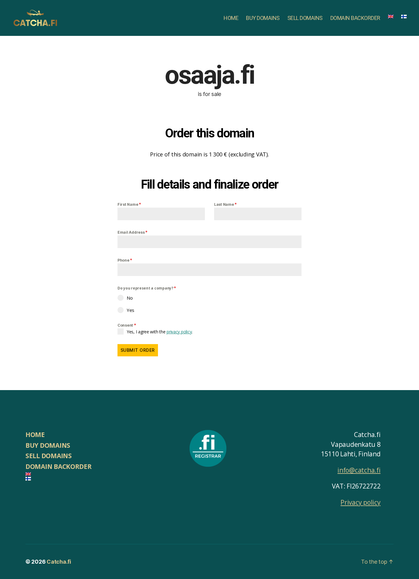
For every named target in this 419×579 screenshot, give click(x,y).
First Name (129, 204)
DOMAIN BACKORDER (355, 18)
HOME (231, 18)
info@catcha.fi (358, 470)
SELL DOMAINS (305, 18)
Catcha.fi (59, 561)
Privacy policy (360, 502)
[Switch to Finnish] (404, 16)
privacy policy (179, 332)
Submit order (138, 350)
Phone (124, 260)
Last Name (225, 204)
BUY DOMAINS (263, 18)
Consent (126, 325)
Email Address (132, 232)
